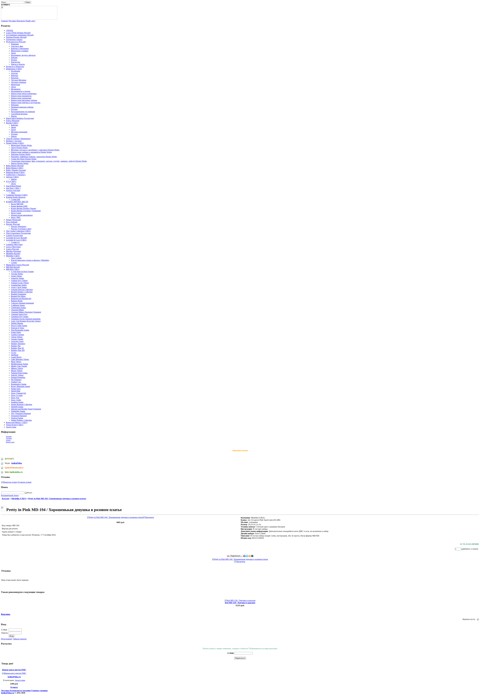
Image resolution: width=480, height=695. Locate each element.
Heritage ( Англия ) (14, 141)
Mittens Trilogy (17, 368)
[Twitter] (247, 556)
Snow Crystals (16, 395)
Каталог (5, 499)
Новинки (15, 44)
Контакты (21, 21)
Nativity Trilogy (17, 375)
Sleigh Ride (15, 391)
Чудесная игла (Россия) (16, 42)
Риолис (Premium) (18, 226)
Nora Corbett (16, 258)
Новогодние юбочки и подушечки (25, 103)
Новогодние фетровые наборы (24, 100)
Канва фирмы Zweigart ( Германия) (26, 211)
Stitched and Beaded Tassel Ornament (26, 409)
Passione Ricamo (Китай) (16, 37)
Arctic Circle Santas (19, 287)
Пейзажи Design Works (20, 154)
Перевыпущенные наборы (22, 107)
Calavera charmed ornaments (22, 303)
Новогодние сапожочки (21, 98)
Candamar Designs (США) (17, 195)
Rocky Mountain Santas (20, 386)
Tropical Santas (17, 418)
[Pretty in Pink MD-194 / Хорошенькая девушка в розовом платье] (120, 517)
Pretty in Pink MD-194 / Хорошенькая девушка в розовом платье (57, 499)
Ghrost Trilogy (17, 337)
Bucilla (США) (12, 123)
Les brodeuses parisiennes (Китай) (20, 35)
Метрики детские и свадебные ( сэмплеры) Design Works (35, 150)
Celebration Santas (18, 308)
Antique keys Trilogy (19, 280)
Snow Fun (15, 398)
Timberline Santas (18, 411)
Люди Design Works (19, 148)
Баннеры (14, 78)
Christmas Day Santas (19, 317)
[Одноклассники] (249, 556)
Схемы (14, 262)
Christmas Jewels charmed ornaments (25, 319)
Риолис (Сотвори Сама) (21, 229)
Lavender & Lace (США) (16, 240)
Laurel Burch (16, 357)
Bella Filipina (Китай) (15, 166)
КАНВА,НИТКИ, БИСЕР (17, 202)
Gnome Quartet (17, 339)
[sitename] (29, 19)
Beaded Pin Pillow (18, 296)
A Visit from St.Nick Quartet (22, 271)
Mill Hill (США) (12, 269)
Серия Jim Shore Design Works (23, 159)
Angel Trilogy (16, 276)
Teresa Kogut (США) (14, 425)
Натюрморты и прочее (20, 91)
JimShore (14, 355)
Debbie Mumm (17, 323)
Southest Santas (17, 402)
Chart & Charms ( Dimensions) (18, 139)
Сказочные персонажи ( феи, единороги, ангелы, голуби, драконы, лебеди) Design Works (49, 161)
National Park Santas (19, 373)
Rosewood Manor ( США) (16, 422)
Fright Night (16, 332)
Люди (13, 53)
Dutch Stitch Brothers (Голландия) (20, 118)
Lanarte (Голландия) (14, 235)
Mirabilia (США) (13, 256)
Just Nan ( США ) (13, 188)
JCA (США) (11, 181)
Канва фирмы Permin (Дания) (23, 208)
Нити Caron (16, 213)
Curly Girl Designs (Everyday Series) (26, 321)
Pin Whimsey (16, 380)
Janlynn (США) (12, 177)
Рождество (15, 62)
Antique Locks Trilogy (20, 283)
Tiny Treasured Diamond (21, 413)
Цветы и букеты (18, 64)
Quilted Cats (16, 382)
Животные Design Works (21, 145)
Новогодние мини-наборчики (23, 93)
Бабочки (14, 75)
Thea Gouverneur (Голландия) (18, 233)
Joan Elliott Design (13, 186)
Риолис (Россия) (13, 224)
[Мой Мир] (252, 556)
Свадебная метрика (19, 114)
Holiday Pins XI (17, 348)
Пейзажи (15, 105)
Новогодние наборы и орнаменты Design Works (31, 152)
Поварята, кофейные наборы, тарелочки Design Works (34, 157)
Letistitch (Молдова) (14, 244)
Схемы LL (15, 242)
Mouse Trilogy (17, 371)
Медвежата (15, 89)
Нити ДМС (16, 217)
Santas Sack (15, 389)
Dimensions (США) (14, 69)
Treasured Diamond (19, 416)
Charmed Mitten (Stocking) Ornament (26, 312)
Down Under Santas (19, 326)
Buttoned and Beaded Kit (21, 298)
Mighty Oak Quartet (19, 366)
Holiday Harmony (18, 344)
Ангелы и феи (17, 46)
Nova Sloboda (11, 222)
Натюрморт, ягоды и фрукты (23, 55)
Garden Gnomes (17, 335)
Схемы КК (15, 199)
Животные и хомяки (19, 51)
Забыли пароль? (20, 639)
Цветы (14, 116)
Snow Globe (16, 400)
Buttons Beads (16, 301)
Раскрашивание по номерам (23, 112)
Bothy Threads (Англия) (16, 170)
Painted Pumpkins (18, 377)
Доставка (12, 21)
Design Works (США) (15, 143)
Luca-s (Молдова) (13, 247)
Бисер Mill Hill (17, 204)
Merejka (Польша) (13, 251)
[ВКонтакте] (244, 556)
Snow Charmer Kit (18, 393)
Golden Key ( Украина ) (16, 175)
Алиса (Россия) (12, 249)
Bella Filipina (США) (14, 168)
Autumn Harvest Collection (22, 289)
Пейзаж (14, 57)
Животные (15, 84)
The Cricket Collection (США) (18, 231)
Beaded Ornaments (18, 294)
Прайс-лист (30, 21)
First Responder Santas (20, 330)
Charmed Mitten (17, 310)
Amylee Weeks (17, 274)
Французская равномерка (22, 215)
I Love (13, 353)
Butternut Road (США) (15, 172)
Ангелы (14, 73)
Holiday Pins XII (17, 350)
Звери (13, 127)
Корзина (5, 614)
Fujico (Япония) (12, 121)
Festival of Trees (17, 328)
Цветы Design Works (19, 163)
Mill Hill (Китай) (13, 267)
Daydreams (15, 71)
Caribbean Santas (18, 305)
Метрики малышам (19, 132)
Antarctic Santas (17, 278)
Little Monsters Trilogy (20, 359)
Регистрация (6, 639)
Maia (13, 193)
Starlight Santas (17, 407)
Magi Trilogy (16, 362)
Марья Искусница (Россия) (17, 265)
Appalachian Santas (19, 285)
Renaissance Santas (18, 384)
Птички (14, 109)
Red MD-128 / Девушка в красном (240, 603)
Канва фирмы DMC (19, 206)
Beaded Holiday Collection (21, 292)
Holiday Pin (15, 346)
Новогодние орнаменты (21, 96)
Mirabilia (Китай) (13, 253)
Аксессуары (11, 427)
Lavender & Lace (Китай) (16, 238)
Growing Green (17, 341)
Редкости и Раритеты (15, 66)
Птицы (14, 60)
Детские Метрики (18, 80)
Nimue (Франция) (13, 220)
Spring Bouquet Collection (21, 404)
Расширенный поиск (10, 495)
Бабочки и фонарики (20, 48)
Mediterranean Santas (19, 364)
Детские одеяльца (18, 82)
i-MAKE (9, 30)
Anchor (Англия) (13, 190)
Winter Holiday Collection (21, 420)
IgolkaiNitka (16, 463)
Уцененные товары (14, 39)
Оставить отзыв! (24, 482)
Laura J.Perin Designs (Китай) (18, 33)
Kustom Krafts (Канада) (16, 197)
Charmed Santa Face (19, 314)
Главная (4, 21)
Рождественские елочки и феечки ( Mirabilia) (30, 260)
